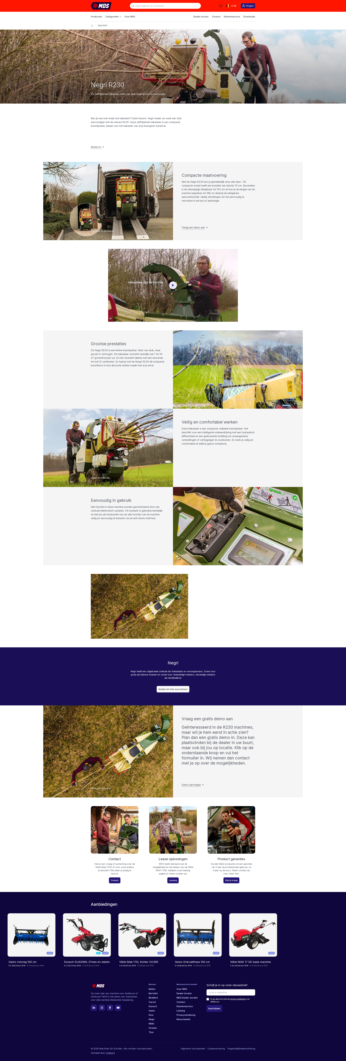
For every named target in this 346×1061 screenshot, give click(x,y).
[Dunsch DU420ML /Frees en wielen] (87, 940)
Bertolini (153, 993)
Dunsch (153, 1006)
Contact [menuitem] (216, 16)
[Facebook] (110, 1008)
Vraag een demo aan (193, 227)
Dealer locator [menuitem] (201, 16)
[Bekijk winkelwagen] (220, 5)
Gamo (152, 1010)
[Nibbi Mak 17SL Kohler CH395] (142, 940)
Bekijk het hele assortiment (173, 689)
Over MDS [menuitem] (129, 16)
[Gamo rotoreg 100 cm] (31, 940)
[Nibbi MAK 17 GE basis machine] (253, 940)
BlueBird (153, 997)
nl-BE (234, 5)
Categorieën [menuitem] (112, 16)
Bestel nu (96, 147)
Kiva (151, 1015)
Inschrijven (214, 1008)
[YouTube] (118, 1008)
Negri (151, 1019)
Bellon (152, 989)
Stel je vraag (231, 880)
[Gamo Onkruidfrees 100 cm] (198, 940)
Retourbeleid (183, 1019)
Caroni (152, 1002)
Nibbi (151, 1023)
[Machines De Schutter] (101, 6)
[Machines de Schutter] (92, 25)
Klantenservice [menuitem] (232, 16)
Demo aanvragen (191, 784)
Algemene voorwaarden (193, 1048)
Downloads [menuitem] (249, 16)
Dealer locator (184, 993)
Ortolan (153, 1028)
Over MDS (182, 989)
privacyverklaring (238, 999)
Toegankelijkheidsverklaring (241, 1048)
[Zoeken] (133, 6)
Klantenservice (185, 1006)
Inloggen (250, 6)
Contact (115, 880)
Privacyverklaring (186, 1015)
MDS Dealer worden (187, 997)
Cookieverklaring (216, 1048)
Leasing (173, 880)
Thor (151, 1032)
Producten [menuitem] (96, 16)
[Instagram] (102, 1008)
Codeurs (110, 1053)
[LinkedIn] (94, 1008)
